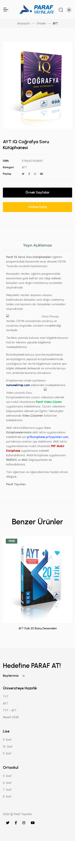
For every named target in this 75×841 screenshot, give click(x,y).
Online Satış (37, 207)
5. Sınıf (7, 776)
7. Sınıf (7, 789)
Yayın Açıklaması (37, 245)
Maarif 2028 (11, 717)
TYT (5, 696)
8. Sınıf (7, 796)
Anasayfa (23, 23)
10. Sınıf (7, 746)
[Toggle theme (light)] (69, 10)
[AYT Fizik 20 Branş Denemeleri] (37, 579)
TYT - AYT (10, 710)
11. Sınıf (7, 753)
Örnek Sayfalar (37, 192)
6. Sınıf (7, 783)
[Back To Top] (64, 830)
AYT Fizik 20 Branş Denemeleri (37, 628)
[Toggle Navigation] (5, 9)
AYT (55, 23)
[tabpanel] (37, 366)
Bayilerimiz (11, 675)
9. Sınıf (7, 739)
